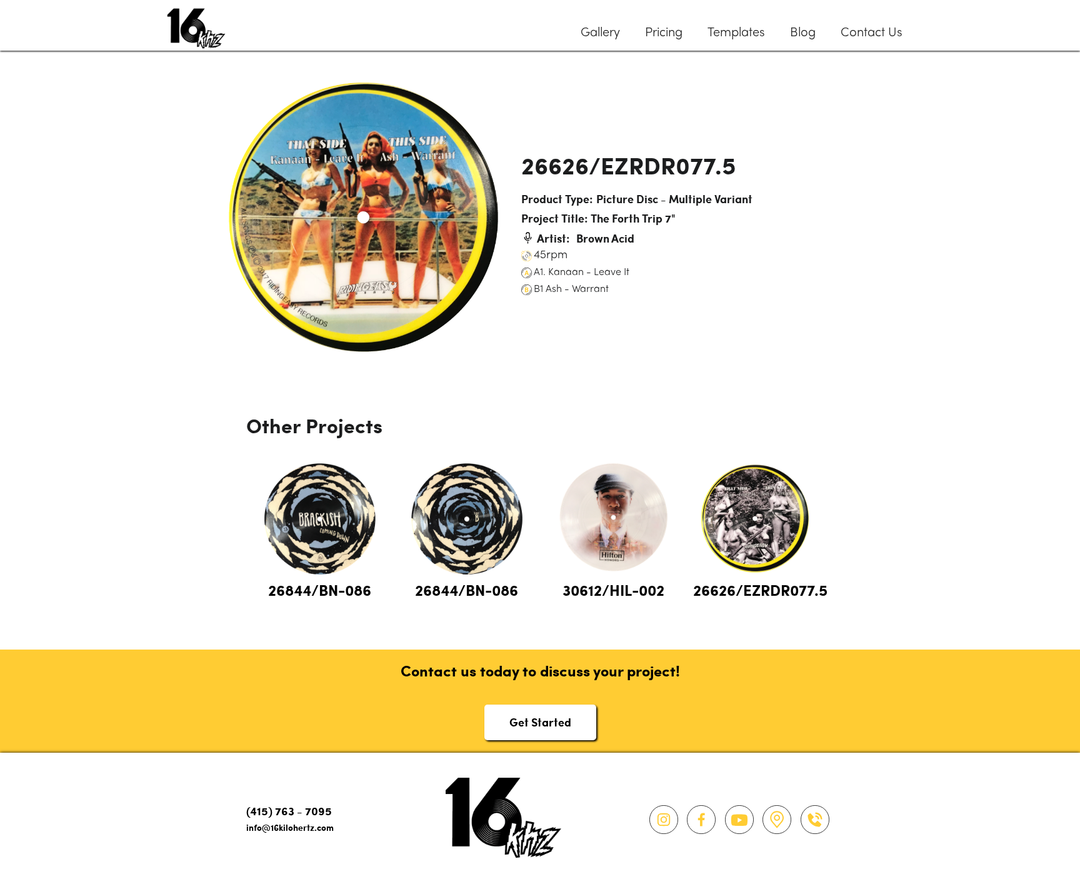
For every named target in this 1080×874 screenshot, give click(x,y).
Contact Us (871, 33)
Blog (803, 33)
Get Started (540, 721)
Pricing (663, 33)
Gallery (600, 33)
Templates (736, 33)
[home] (196, 25)
